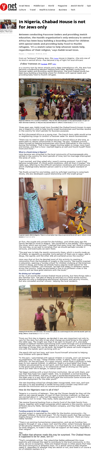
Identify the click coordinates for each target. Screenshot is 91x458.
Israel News (24, 5)
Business (63, 9)
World (51, 5)
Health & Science (47, 9)
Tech (73, 9)
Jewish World (77, 5)
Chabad (55, 58)
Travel (33, 9)
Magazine (62, 5)
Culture (22, 9)
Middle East (39, 5)
